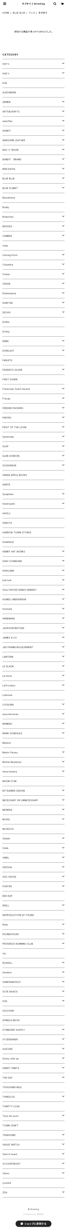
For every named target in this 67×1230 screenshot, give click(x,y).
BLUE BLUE (19, 12)
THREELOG (8, 1096)
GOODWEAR (9, 465)
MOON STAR (9, 781)
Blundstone (8, 197)
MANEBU (7, 723)
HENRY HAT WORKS (13, 551)
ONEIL (5, 857)
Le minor (7, 676)
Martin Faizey (10, 752)
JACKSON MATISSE (13, 628)
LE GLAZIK (8, 666)
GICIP (5, 446)
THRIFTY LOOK (11, 1106)
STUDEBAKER (10, 1039)
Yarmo (6, 1173)
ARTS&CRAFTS (11, 111)
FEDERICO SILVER (12, 369)
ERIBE (5, 341)
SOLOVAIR (8, 1010)
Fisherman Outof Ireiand (16, 389)
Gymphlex (8, 494)
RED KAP (7, 896)
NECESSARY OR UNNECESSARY (20, 800)
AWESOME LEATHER (13, 140)
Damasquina (9, 293)
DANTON (7, 303)
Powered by (30, 1214)
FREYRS (6, 417)
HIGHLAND (8, 570)
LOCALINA (8, 704)
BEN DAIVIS (8, 169)
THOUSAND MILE (12, 1087)
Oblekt (6, 838)
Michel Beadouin (12, 762)
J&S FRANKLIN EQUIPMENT (17, 647)
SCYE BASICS (10, 991)
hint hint (6, 580)
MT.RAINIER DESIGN (13, 790)
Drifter (6, 322)
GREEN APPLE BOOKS (14, 475)
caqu (5, 245)
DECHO (6, 312)
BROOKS (7, 226)
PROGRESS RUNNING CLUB (17, 943)
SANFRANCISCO (11, 982)
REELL (5, 905)
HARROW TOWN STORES (16, 532)
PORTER (7, 886)
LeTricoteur (9, 685)
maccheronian (10, 714)
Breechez (8, 216)
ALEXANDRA (9, 92)
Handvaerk (8, 503)
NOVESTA (8, 829)
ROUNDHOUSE (10, 934)
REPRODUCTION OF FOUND (18, 915)
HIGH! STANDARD (12, 561)
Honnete (7, 609)
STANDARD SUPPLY (13, 1030)
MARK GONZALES (12, 733)
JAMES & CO (9, 637)
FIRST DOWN (9, 379)
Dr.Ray (6, 331)
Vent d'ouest (9, 1154)
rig (3, 953)
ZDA (4, 1192)
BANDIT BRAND (12, 159)
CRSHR (6, 283)
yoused (6, 1183)
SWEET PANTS (10, 1068)
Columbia (7, 264)
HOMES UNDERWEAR (14, 599)
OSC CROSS (9, 876)
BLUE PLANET (10, 188)
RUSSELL (7, 963)
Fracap (6, 398)
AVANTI (6, 130)
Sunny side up (10, 1058)
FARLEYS (7, 360)
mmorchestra (9, 771)
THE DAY (7, 1077)
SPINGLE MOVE (11, 1020)
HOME (5, 12)
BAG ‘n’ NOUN (10, 149)
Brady (5, 207)
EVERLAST (8, 350)
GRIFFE (6, 484)
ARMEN (6, 102)
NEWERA (7, 810)
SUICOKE (7, 1049)
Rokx (5, 924)
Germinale (8, 436)
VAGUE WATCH (11, 1144)
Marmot (6, 743)
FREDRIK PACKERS (12, 408)
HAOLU (6, 513)
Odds (5, 848)
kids (4, 83)
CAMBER (7, 236)
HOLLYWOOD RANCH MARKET (19, 589)
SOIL (5, 1001)
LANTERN (7, 656)
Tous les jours (10, 1116)
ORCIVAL (7, 867)
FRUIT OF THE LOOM (14, 427)
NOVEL (6, 819)
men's (5, 63)
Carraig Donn (10, 255)
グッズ (32, 12)
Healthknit (8, 542)
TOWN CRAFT (10, 1125)
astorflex (7, 121)
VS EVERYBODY (11, 1163)
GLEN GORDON (10, 456)
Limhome (7, 695)
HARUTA (7, 523)
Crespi (6, 274)
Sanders (7, 972)
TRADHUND (9, 1135)
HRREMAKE (8, 618)
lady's (6, 73)
